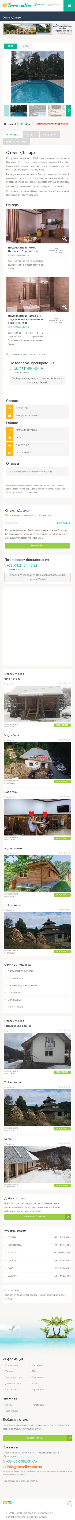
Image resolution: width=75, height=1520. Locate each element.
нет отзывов (63, 523)
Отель (8, 1405)
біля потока (12, 678)
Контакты (37, 1365)
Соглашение (38, 1378)
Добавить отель (13, 1384)
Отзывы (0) (49, 135)
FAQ (34, 1371)
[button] (63, 77)
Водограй (11, 792)
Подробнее (62, 725)
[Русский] (41, 4)
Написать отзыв (16, 142)
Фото (11, 46)
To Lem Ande (12, 905)
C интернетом (15, 1007)
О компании (11, 1365)
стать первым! (45, 472)
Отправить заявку (34, 1217)
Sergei (8, 1139)
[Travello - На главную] (8, 1502)
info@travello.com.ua (24, 1467)
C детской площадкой (20, 971)
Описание (12, 135)
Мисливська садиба (18, 1025)
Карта (25, 46)
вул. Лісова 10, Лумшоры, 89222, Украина (29, 515)
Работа (35, 1384)
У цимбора (11, 735)
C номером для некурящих (22, 986)
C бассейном (14, 993)
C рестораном (15, 978)
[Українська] (54, 4)
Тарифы (9, 1371)
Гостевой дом (38, 1405)
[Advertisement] (37, 626)
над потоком (13, 848)
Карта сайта (38, 1390)
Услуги (31, 135)
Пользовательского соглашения (21, 492)
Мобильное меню (69, 5)
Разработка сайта (14, 1378)
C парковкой (14, 1000)
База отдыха (11, 1411)
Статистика (11, 1390)
